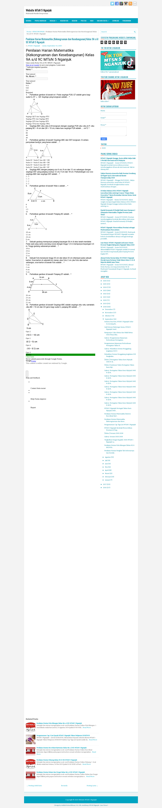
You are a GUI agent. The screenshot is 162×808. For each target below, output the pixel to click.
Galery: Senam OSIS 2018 (113, 436)
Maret (107, 473)
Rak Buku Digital (103, 20)
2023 (105, 290)
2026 (105, 281)
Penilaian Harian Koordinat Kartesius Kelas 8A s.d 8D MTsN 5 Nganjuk (62, 748)
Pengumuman (127, 20)
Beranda (28, 20)
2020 (105, 300)
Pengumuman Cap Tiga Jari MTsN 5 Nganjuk (120, 425)
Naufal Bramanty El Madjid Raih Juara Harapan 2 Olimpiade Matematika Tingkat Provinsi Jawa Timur (118, 212)
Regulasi (53, 20)
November (109, 312)
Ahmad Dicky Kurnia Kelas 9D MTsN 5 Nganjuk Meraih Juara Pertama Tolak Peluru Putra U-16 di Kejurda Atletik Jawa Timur (118, 260)
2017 (105, 484)
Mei (106, 467)
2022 (105, 294)
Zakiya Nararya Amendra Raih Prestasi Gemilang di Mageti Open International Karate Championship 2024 (118, 175)
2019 (105, 303)
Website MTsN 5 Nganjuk (39, 10)
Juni (106, 464)
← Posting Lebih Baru (34, 785)
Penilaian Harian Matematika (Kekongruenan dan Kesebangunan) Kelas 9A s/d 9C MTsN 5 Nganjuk (62, 40)
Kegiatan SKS (64, 20)
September (109, 319)
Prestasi (83, 20)
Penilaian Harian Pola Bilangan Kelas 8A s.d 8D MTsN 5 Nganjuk (59, 723)
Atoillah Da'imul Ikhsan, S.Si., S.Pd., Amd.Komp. (75, 805)
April (107, 470)
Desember (109, 309)
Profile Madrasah (40, 20)
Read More (87, 727)
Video (91, 20)
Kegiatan (74, 20)
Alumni (28, 25)
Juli (106, 460)
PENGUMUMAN (38, 32)
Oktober (108, 316)
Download (115, 20)
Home (29, 32)
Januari (107, 480)
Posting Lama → (92, 785)
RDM (104, 148)
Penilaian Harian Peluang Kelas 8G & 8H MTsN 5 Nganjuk (57, 760)
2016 (105, 487)
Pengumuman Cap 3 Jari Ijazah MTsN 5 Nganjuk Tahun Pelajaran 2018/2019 (63, 735)
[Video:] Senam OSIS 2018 (113, 433)
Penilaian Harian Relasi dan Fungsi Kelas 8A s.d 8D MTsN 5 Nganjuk (61, 772)
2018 (105, 307)
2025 (105, 284)
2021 (105, 297)
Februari (108, 477)
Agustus (108, 457)
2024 (105, 287)
